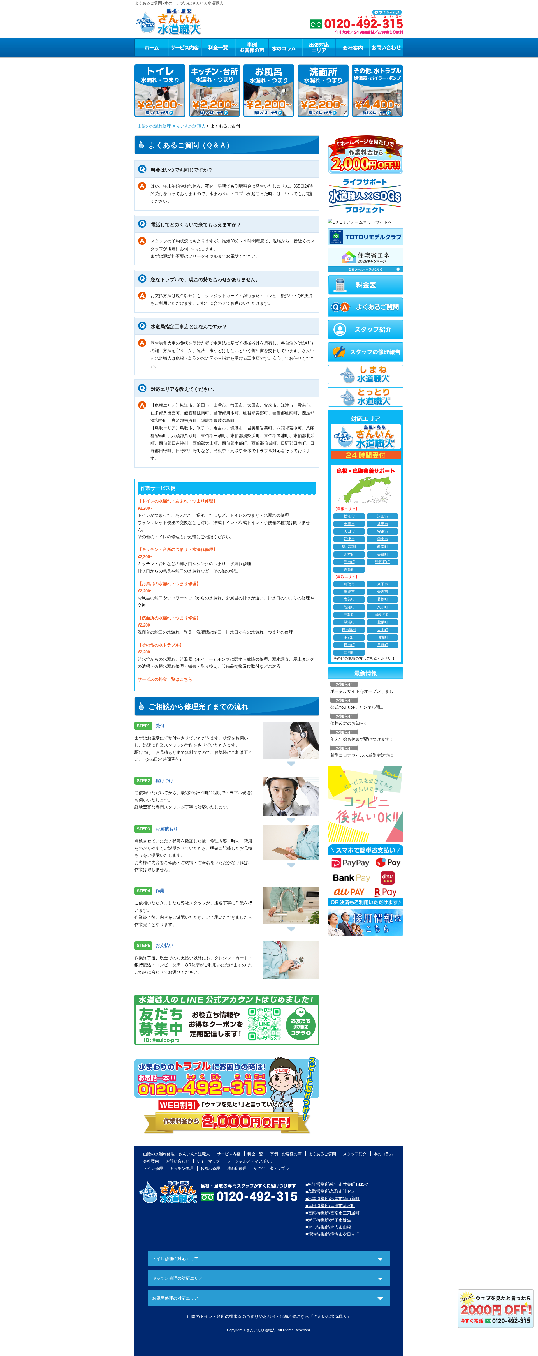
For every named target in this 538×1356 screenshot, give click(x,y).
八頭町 (382, 607)
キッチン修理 (181, 1168)
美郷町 (382, 554)
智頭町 (349, 607)
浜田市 (382, 516)
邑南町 (349, 562)
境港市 (349, 592)
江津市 (349, 539)
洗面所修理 (237, 1168)
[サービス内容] (174, 47)
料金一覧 (218, 47)
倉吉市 (382, 592)
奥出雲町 (349, 547)
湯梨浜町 (382, 615)
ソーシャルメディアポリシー (252, 1161)
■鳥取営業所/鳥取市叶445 (329, 1191)
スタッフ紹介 (355, 1154)
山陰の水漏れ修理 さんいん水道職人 (171, 126)
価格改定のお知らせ (349, 723)
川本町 (349, 554)
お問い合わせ (386, 47)
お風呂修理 (210, 1168)
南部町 (349, 637)
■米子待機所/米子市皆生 (328, 1220)
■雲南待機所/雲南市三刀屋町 (332, 1213)
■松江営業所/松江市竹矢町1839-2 (336, 1184)
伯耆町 (382, 637)
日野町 (382, 645)
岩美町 (349, 599)
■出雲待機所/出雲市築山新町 (332, 1198)
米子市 (382, 584)
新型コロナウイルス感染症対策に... (363, 755)
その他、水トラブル (271, 1168)
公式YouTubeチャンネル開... (356, 707)
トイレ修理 (153, 1168)
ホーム (151, 47)
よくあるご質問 (322, 1154)
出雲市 (349, 524)
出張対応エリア (319, 47)
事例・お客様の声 (252, 47)
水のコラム (285, 47)
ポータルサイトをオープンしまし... (363, 691)
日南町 (349, 645)
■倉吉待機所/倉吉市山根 (328, 1227)
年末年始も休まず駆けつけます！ (361, 739)
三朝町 (349, 615)
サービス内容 (184, 47)
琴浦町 (349, 622)
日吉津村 (349, 630)
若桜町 (382, 599)
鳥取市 (349, 584)
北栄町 (382, 622)
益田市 (382, 524)
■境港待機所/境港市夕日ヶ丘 (332, 1234)
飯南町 (382, 547)
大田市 (349, 531)
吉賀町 (349, 570)
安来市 (382, 531)
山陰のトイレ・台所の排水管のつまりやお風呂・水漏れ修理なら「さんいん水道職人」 (269, 1316)
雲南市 (382, 539)
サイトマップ (208, 1161)
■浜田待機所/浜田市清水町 (330, 1205)
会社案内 (352, 47)
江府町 (349, 653)
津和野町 (382, 562)
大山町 (382, 630)
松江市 (349, 516)
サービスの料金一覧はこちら (165, 679)
